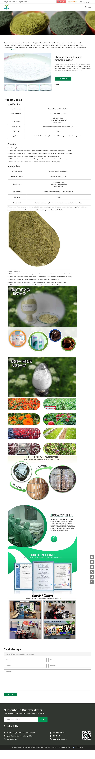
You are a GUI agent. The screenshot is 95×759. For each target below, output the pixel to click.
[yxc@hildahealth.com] (92, 562)
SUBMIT (43, 719)
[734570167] (92, 557)
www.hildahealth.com (60, 739)
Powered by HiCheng (64, 747)
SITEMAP (80, 747)
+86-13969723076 (12, 739)
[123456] (92, 567)
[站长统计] (74, 747)
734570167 (56, 736)
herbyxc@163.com (23, 2)
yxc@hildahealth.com (10, 2)
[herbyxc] (92, 577)
